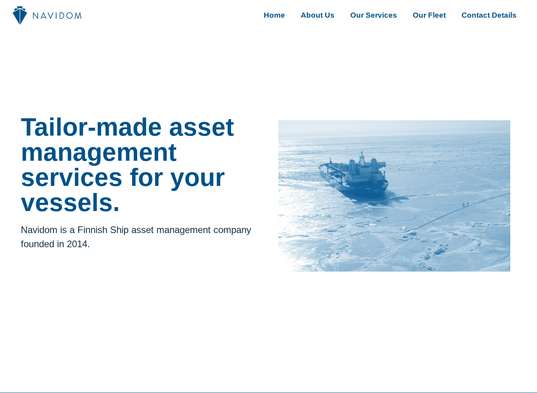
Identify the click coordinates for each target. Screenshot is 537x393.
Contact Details (489, 15)
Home (274, 15)
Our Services (373, 15)
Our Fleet (429, 15)
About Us (318, 15)
